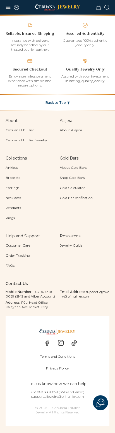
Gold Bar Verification (76, 198)
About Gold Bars (73, 167)
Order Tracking (18, 255)
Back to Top (55, 102)
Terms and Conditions (57, 356)
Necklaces (13, 198)
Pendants (13, 208)
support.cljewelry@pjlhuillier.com (84, 294)
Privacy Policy (57, 368)
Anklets (12, 167)
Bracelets (13, 177)
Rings (10, 218)
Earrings (12, 188)
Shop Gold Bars (72, 177)
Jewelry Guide (71, 245)
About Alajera (71, 130)
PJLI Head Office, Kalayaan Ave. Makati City (27, 304)
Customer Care (18, 245)
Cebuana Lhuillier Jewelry (26, 140)
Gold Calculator (72, 188)
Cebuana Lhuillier (20, 130)
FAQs (10, 265)
